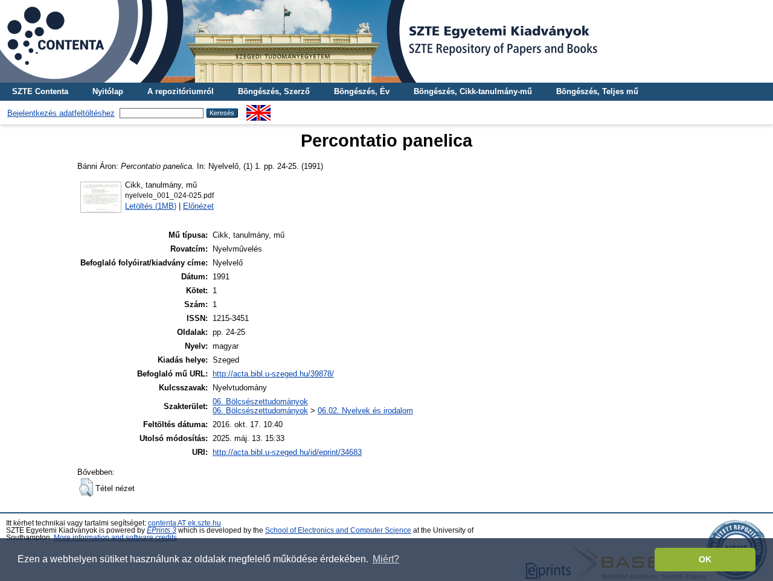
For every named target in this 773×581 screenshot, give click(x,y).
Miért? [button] (386, 559)
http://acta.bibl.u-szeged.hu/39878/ (273, 373)
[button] (86, 487)
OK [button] (705, 559)
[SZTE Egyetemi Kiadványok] (386, 41)
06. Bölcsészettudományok (260, 401)
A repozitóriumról (180, 91)
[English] (258, 109)
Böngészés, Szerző (274, 91)
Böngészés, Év (362, 91)
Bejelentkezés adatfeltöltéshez (61, 113)
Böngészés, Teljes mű (597, 91)
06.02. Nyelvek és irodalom (365, 410)
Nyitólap (107, 91)
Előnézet (198, 206)
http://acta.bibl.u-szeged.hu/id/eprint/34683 (287, 452)
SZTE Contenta (40, 91)
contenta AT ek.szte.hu (184, 523)
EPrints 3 (161, 530)
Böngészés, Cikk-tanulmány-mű (473, 91)
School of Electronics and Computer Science (338, 530)
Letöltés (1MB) (150, 206)
